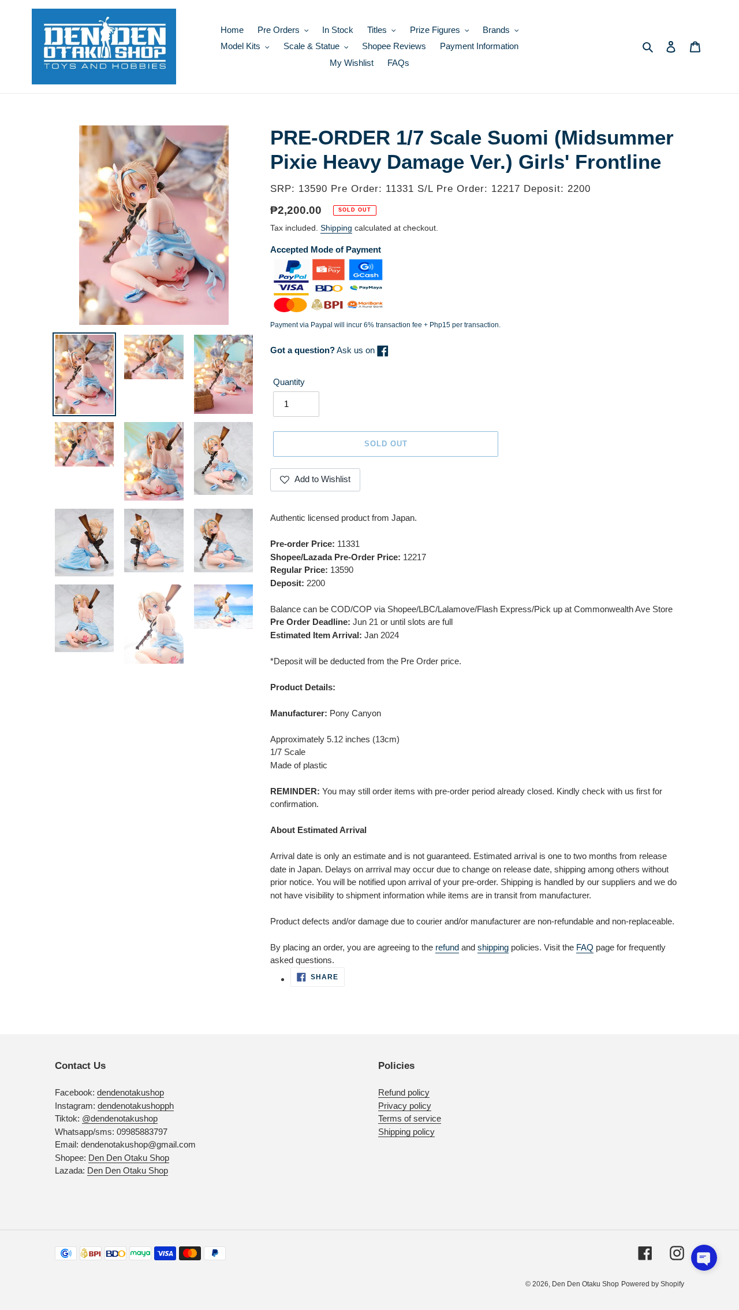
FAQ (585, 947)
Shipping (336, 227)
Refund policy (404, 1092)
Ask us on (323, 350)
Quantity (289, 382)
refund (447, 947)
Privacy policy (404, 1106)
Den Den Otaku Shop (128, 1158)
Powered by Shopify (652, 1284)
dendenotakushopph (136, 1106)
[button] (704, 1258)
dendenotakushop (130, 1092)
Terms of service (409, 1118)
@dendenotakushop (120, 1118)
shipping (493, 947)
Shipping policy (406, 1132)
